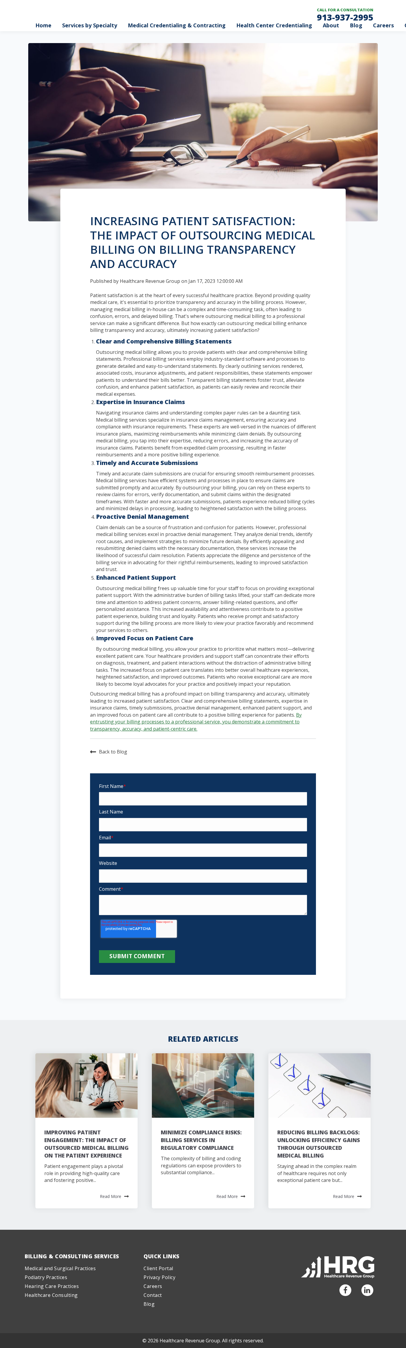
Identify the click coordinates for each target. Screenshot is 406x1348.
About (331, 25)
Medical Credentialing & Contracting (177, 25)
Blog (356, 25)
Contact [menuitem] (153, 1295)
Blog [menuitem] (149, 1304)
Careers (383, 25)
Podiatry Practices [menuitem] (46, 1277)
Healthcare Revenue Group (150, 281)
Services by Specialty (89, 25)
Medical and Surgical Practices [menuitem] (60, 1268)
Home (43, 25)
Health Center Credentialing (274, 25)
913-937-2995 (345, 17)
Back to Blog (113, 751)
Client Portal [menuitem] (158, 1268)
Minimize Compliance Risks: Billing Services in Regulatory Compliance (201, 1140)
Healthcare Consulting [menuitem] (51, 1295)
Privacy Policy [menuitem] (159, 1277)
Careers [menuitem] (153, 1286)
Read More (110, 1196)
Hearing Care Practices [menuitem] (52, 1286)
